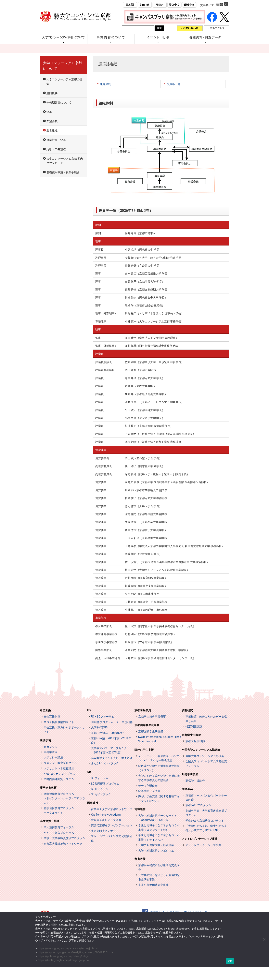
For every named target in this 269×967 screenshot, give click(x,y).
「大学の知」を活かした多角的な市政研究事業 (159, 877)
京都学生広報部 (191, 734)
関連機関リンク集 (149, 791)
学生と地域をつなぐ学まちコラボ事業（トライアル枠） (159, 837)
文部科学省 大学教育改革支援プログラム (206, 813)
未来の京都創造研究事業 (153, 884)
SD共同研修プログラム (105, 783)
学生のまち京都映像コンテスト (205, 820)
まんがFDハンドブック (105, 763)
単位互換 (45, 710)
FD (89, 710)
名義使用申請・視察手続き (63, 172)
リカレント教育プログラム (60, 763)
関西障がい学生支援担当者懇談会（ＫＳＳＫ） (159, 768)
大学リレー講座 (53, 757)
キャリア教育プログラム (59, 832)
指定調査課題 (194, 726)
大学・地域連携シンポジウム (156, 850)
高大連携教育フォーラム (59, 827)
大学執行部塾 (99, 727)
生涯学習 (45, 740)
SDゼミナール (99, 789)
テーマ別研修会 (148, 785)
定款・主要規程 (56, 149)
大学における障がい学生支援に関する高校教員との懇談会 (159, 778)
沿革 (49, 111)
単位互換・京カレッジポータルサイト (64, 729)
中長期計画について (58, 102)
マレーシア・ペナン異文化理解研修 (111, 838)
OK (230, 961)
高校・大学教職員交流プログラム (64, 838)
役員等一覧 (173, 84)
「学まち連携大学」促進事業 (156, 845)
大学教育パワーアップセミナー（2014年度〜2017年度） (110, 750)
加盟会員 (52, 121)
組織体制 (105, 84)
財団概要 (52, 93)
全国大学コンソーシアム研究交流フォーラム (206, 763)
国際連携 (92, 802)
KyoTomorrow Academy (106, 814)
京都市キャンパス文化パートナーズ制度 (206, 797)
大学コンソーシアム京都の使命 (64, 81)
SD (89, 771)
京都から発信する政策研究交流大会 (159, 867)
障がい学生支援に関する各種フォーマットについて (159, 798)
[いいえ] (264, 939)
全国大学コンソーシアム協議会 (201, 749)
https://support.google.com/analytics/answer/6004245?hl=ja (75, 952)
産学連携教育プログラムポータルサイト (59, 810)
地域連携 (140, 809)
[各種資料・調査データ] (205, 42)
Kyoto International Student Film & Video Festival (159, 739)
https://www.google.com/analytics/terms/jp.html (67, 948)
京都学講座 (51, 752)
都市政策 (140, 858)
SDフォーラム (99, 778)
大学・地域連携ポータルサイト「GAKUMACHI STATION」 (157, 818)
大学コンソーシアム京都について (62, 66)
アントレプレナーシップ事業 (200, 838)
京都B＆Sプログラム (198, 805)
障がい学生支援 (144, 749)
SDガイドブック (101, 794)
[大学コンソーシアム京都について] (63, 42)
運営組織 (52, 130)
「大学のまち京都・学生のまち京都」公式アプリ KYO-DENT (206, 828)
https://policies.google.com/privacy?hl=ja (63, 956)
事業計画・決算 (56, 139)
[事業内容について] (110, 42)
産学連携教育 (48, 787)
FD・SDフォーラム (102, 716)
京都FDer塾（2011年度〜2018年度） (111, 740)
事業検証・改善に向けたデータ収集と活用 (206, 718)
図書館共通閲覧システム (59, 779)
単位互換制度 (52, 716)
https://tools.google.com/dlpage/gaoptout (64, 960)
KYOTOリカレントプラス (59, 773)
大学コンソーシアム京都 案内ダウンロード (64, 161)
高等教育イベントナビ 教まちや (111, 758)
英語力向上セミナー (103, 830)
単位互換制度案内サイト (59, 722)
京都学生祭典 (142, 710)
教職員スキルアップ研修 (106, 820)
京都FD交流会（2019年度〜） (109, 733)
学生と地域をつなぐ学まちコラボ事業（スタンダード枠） (159, 827)
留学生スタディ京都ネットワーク (111, 809)
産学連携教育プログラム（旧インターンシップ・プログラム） (64, 798)
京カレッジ (51, 746)
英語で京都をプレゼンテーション (111, 825)
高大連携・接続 (49, 821)
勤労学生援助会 (195, 780)
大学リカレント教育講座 (59, 768)
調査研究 (187, 710)
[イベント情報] (158, 42)
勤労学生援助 (190, 774)
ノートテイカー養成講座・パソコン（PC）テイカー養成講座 (159, 758)
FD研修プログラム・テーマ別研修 (112, 722)
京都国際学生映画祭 (146, 725)
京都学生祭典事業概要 (152, 716)
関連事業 (187, 789)
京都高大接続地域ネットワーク (63, 843)
